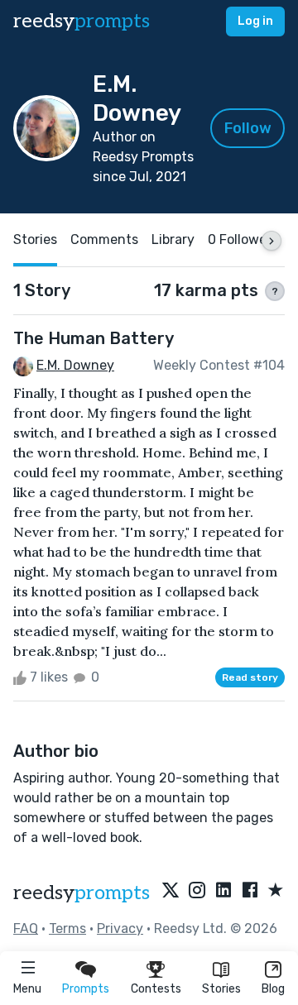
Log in (255, 21)
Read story (250, 677)
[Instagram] (197, 891)
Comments (104, 239)
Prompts (85, 989)
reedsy (81, 21)
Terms (67, 928)
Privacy (120, 928)
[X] (170, 891)
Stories (221, 989)
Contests (156, 989)
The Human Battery (93, 338)
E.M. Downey (75, 365)
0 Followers (243, 239)
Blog (273, 989)
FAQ (25, 928)
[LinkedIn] (223, 891)
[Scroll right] (271, 241)
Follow (248, 128)
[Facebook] (250, 891)
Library (173, 239)
